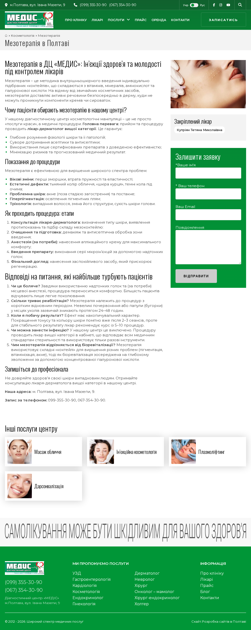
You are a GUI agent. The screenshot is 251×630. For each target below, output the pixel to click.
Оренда (158, 20)
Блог (205, 591)
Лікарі (97, 20)
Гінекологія (84, 604)
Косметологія (86, 591)
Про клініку (76, 20)
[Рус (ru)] (200, 5)
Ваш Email (185, 206)
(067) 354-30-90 (122, 5)
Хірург (141, 585)
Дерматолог (147, 573)
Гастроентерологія (92, 579)
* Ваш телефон (190, 185)
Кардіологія (85, 585)
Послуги (116, 20)
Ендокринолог (88, 597)
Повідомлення (190, 227)
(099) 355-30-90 (93, 5)
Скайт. (196, 621)
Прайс (141, 20)
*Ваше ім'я (186, 165)
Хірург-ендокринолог (157, 597)
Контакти (180, 20)
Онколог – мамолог (154, 591)
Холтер (142, 604)
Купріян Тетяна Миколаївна (199, 130)
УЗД (77, 573)
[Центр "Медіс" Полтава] (29, 19)
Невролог (145, 579)
